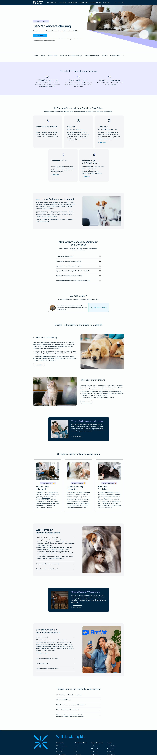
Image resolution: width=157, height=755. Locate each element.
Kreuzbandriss (46, 498)
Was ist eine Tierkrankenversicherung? (71, 55)
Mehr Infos (52, 86)
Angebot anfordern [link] (40, 35)
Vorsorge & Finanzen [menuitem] (83, 2)
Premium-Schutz (52, 55)
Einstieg (36, 55)
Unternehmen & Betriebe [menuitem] (95, 2)
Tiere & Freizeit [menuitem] (62, 2)
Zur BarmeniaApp (43, 653)
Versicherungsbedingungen (92, 55)
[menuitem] (115, 2)
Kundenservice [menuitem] (106, 2)
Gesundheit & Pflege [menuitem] (72, 2)
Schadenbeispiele (115, 55)
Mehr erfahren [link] (39, 365)
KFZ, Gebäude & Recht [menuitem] (52, 2)
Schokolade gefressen (112, 496)
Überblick (104, 55)
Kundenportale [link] (77, 436)
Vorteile (43, 55)
